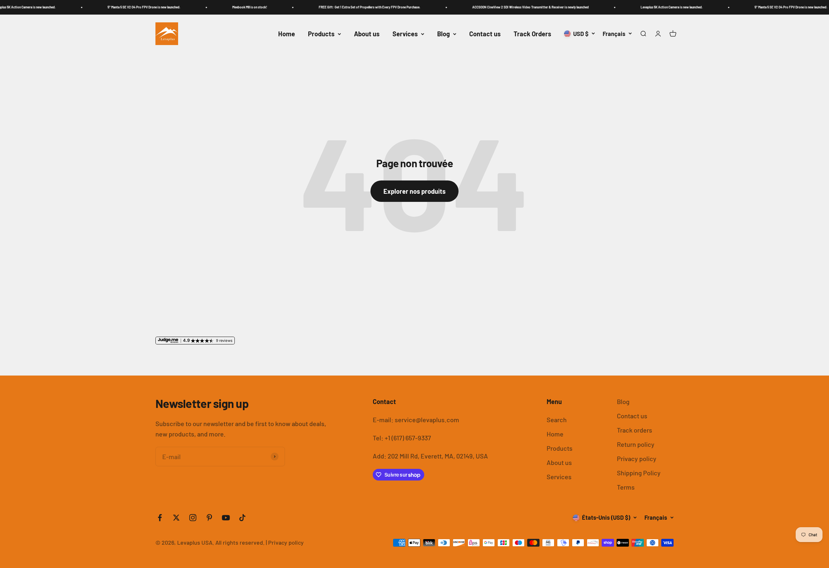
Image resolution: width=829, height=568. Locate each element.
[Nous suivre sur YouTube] (225, 517)
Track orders (634, 430)
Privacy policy (636, 458)
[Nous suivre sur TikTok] (242, 517)
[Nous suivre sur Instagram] (192, 517)
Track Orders (532, 34)
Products (321, 34)
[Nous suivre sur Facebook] (159, 517)
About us (367, 34)
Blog (443, 34)
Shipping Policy (639, 473)
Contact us (485, 34)
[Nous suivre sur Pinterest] (209, 517)
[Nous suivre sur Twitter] (176, 517)
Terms (626, 487)
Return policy (635, 444)
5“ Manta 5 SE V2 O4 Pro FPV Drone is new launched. (119, 7)
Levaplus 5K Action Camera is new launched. (647, 7)
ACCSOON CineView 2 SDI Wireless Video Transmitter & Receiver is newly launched (506, 7)
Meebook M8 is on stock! (225, 7)
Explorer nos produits (414, 191)
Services (405, 34)
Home (286, 34)
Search (557, 419)
